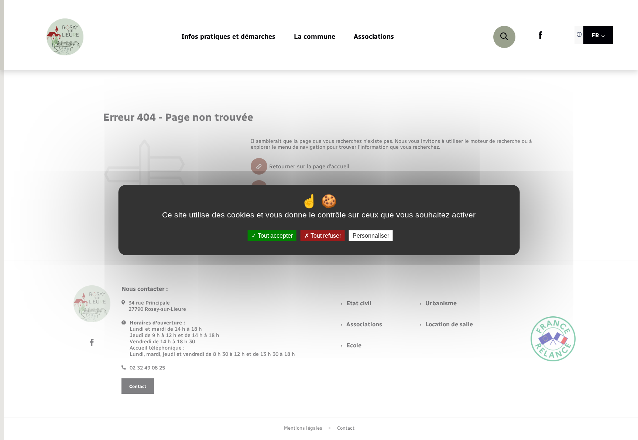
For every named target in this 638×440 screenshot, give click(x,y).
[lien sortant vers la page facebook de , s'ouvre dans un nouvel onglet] (540, 37)
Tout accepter (274, 236)
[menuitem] (228, 37)
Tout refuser (325, 236)
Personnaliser (371, 236)
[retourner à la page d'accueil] (65, 36)
